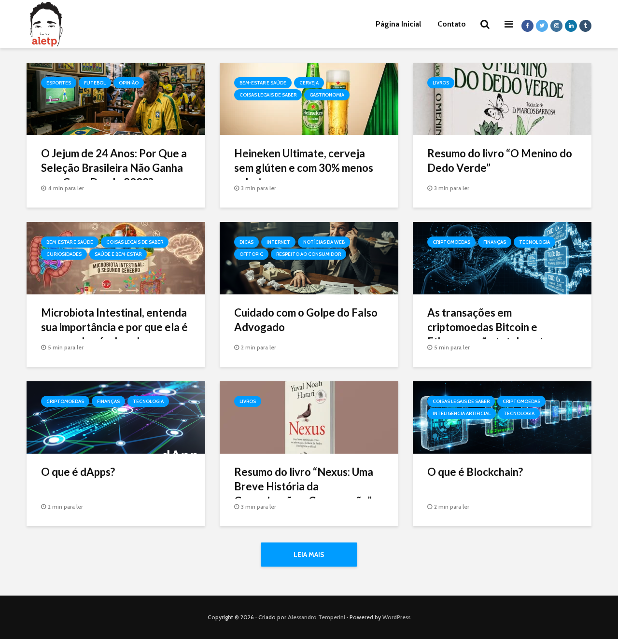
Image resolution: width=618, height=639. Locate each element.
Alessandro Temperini (316, 617)
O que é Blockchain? (475, 471)
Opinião (129, 83)
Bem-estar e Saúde (262, 83)
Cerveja (309, 83)
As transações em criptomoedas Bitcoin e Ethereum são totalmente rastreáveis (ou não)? (488, 334)
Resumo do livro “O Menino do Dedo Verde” (499, 160)
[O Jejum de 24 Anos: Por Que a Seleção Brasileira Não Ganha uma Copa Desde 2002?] (116, 98)
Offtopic (251, 254)
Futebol (95, 83)
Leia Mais (309, 554)
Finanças (494, 242)
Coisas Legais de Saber (267, 95)
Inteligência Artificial (462, 413)
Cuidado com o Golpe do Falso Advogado (306, 319)
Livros (441, 83)
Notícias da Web (324, 242)
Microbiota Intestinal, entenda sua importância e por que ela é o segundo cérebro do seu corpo (114, 334)
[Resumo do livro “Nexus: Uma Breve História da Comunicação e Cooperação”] (309, 416)
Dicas (246, 242)
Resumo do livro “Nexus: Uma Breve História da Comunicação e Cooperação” (303, 486)
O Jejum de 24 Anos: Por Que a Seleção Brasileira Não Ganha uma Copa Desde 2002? (114, 168)
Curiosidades (64, 254)
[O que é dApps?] (116, 416)
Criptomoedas (451, 242)
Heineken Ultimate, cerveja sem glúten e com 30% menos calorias (303, 168)
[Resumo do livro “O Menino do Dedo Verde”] (502, 98)
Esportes (58, 83)
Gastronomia (326, 95)
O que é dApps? (78, 471)
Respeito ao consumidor (308, 254)
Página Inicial (398, 23)
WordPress (396, 617)
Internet (278, 242)
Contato (451, 23)
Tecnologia (534, 242)
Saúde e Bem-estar (118, 254)
